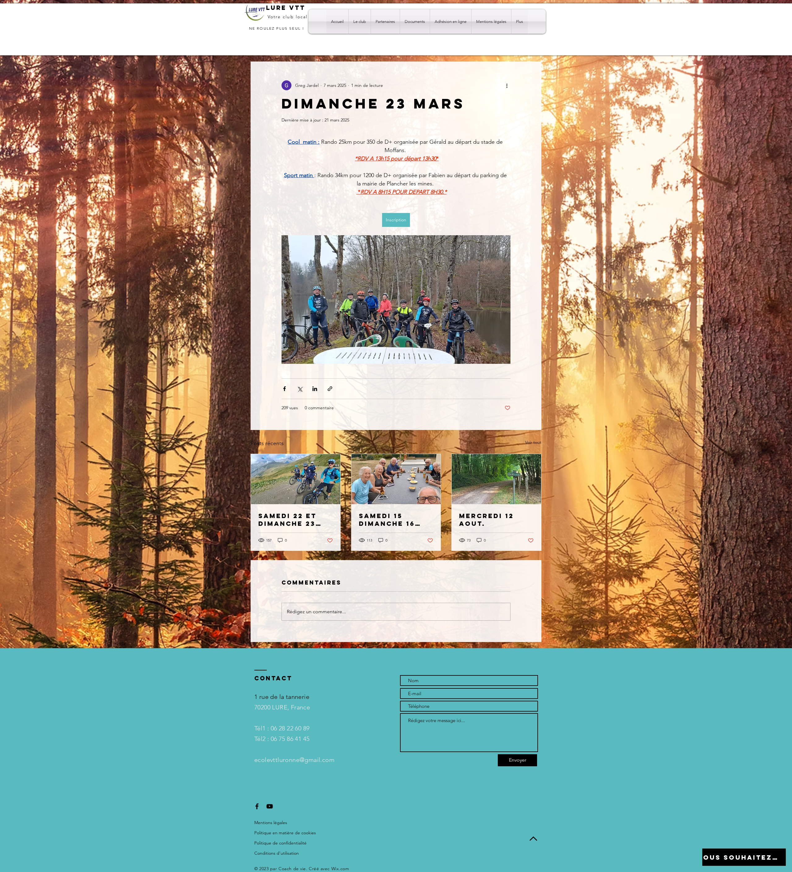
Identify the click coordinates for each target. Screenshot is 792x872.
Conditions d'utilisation (276, 853)
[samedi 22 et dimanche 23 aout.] (295, 479)
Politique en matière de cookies (285, 833)
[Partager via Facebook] (284, 389)
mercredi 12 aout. (486, 519)
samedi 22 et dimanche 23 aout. (287, 519)
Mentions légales (270, 822)
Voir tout (533, 442)
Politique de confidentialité (280, 843)
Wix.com (340, 868)
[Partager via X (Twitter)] (300, 389)
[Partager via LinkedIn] (315, 389)
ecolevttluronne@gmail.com (294, 760)
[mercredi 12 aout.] (496, 479)
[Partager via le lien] (330, 389)
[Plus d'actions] (506, 85)
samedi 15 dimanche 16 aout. (387, 519)
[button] (360, 21)
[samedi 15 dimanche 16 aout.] (396, 479)
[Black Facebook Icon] (257, 806)
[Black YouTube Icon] (269, 806)
